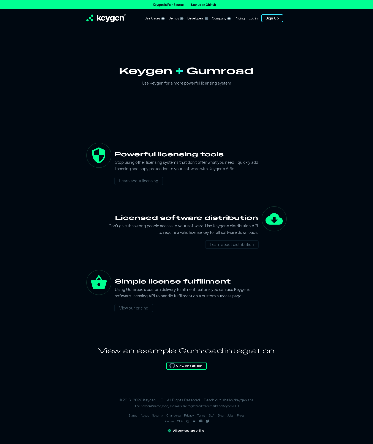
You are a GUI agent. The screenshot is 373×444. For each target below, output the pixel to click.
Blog (221, 416)
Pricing (240, 18)
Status (133, 416)
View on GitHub (188, 366)
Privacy (189, 416)
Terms (201, 416)
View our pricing (133, 308)
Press (241, 416)
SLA (211, 416)
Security (157, 416)
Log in (253, 18)
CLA (180, 421)
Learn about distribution (232, 244)
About (145, 416)
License (168, 421)
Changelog (173, 416)
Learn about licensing (138, 181)
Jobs (230, 416)
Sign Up (272, 18)
